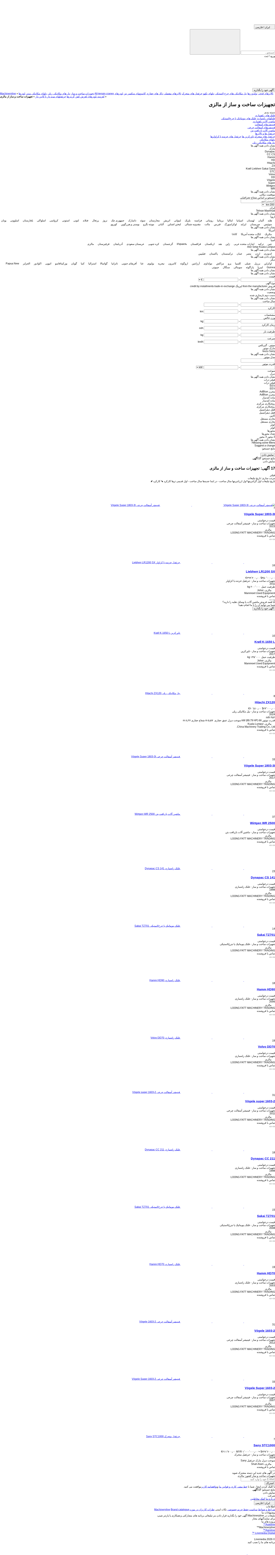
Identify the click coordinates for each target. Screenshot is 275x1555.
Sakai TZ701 (266, 934)
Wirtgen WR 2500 (262, 823)
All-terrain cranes (104, 93)
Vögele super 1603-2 (260, 1101)
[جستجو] (215, 42)
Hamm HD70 (266, 1273)
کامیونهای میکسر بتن (135, 93)
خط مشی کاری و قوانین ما (233, 1486)
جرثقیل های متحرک (192, 93)
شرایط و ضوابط (266, 1509)
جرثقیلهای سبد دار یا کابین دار (50, 96)
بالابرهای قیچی (265, 93)
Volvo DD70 (266, 1046)
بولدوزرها (252, 93)
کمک (262, 1498)
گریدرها (71, 96)
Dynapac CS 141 (263, 877)
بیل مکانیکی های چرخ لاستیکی (231, 93)
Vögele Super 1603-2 (260, 1388)
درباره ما (270, 1498)
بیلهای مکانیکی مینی (36, 93)
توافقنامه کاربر (209, 1486)
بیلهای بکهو (208, 93)
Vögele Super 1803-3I (259, 514)
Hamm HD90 (266, 989)
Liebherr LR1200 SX (260, 571)
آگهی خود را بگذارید (264, 608)
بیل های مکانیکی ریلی (59, 93)
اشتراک (270, 1483)
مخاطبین (255, 1498)
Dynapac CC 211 (263, 1158)
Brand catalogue (180, 1509)
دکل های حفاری (154, 93)
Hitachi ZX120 (265, 702)
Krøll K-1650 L (264, 641)
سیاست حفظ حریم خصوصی (242, 1509)
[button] (137, 73)
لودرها (22, 93)
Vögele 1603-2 (264, 1330)
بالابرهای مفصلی (172, 93)
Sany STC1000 (264, 1445)
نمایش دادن (268, 455)
